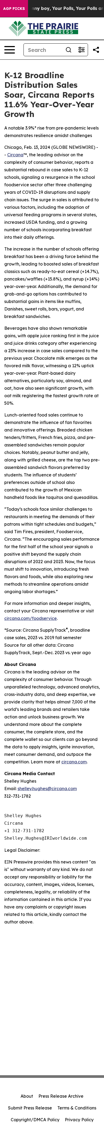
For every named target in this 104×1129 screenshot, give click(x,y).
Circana (15, 154)
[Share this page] (96, 49)
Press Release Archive (60, 1096)
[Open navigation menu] (9, 49)
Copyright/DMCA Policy (35, 1119)
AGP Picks (14, 8)
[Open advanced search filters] (81, 50)
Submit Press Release (30, 1108)
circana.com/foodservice (30, 618)
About (27, 1096)
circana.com (74, 761)
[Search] (68, 50)
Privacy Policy (79, 1119)
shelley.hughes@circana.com (47, 788)
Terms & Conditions (76, 1108)
